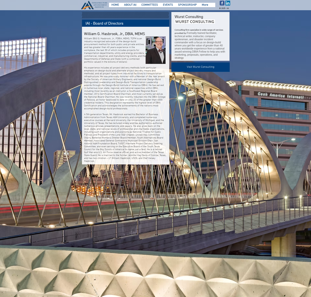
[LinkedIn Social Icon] (227, 3)
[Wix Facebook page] (222, 3)
